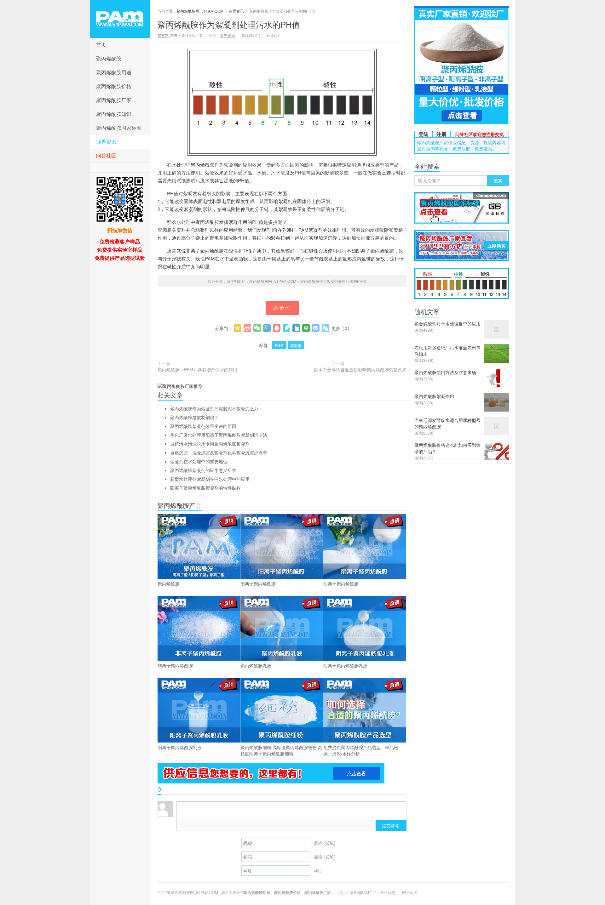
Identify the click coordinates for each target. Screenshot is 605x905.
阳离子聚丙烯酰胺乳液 (180, 747)
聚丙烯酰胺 (108, 58)
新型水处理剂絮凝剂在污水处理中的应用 (210, 479)
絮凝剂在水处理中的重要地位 (199, 461)
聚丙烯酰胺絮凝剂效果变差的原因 (203, 426)
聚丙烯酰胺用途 (113, 72)
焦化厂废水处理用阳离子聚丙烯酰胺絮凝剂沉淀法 (218, 435)
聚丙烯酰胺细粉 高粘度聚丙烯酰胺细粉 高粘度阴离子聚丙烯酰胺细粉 (281, 750)
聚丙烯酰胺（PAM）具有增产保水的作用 (197, 369)
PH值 (279, 345)
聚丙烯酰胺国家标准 (118, 127)
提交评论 (391, 825)
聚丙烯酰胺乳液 (255, 665)
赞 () (285, 308)
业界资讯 (106, 141)
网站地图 (409, 892)
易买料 (163, 35)
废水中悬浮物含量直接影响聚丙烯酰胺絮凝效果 (360, 369)
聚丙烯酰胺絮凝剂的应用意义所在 (203, 470)
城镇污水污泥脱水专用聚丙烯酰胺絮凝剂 (210, 444)
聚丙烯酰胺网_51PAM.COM (120, 19)
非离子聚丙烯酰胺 (175, 665)
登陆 (423, 134)
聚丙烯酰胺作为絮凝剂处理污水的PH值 (229, 24)
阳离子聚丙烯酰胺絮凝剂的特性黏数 (205, 488)
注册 (441, 134)
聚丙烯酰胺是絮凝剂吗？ (194, 417)
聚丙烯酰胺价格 (113, 86)
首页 (101, 44)
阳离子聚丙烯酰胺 (258, 583)
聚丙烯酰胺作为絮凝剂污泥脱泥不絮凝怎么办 (214, 408)
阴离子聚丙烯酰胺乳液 (345, 665)
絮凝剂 (296, 345)
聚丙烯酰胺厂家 (113, 100)
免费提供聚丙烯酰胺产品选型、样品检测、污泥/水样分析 (360, 750)
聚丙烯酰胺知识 (113, 113)
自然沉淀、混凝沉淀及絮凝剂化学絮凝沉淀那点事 (218, 452)
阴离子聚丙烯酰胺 (341, 583)
